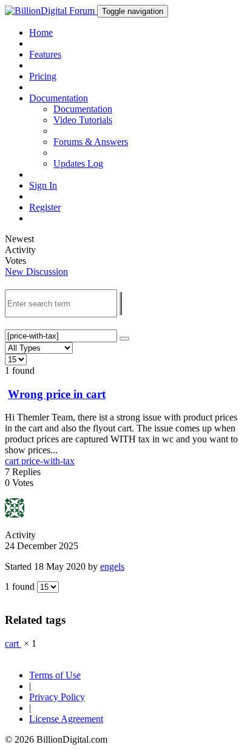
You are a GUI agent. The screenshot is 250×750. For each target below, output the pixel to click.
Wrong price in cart (57, 394)
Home (41, 32)
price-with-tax (48, 461)
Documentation (82, 109)
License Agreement (66, 719)
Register (45, 207)
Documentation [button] (58, 98)
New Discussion (36, 271)
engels (112, 566)
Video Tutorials (82, 120)
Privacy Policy (57, 697)
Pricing (42, 76)
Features (45, 54)
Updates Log (78, 163)
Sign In (43, 185)
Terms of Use (55, 675)
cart (13, 461)
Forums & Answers (90, 142)
